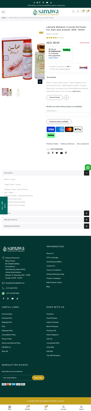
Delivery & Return (68, 144)
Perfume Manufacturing (55, 274)
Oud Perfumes (51, 318)
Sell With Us (6, 347)
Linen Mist (50, 347)
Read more (76, 91)
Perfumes (50, 314)
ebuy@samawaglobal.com (15, 283)
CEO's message (52, 257)
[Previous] (6, 58)
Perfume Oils (51, 330)
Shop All (5, 351)
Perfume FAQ (7, 318)
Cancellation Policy (9, 335)
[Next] (40, 58)
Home (4, 18)
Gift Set (49, 339)
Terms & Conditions (53, 270)
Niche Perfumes (52, 326)
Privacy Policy (7, 339)
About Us (50, 253)
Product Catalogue (53, 278)
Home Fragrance (52, 335)
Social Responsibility (53, 262)
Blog (48, 286)
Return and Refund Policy (11, 343)
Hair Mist (49, 351)
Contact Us (50, 266)
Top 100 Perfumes (53, 355)
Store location (7, 314)
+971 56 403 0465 (12, 293)
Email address (52, 111)
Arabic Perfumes (52, 322)
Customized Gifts (52, 343)
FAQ (3, 326)
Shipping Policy (7, 330)
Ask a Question (83, 144)
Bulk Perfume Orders (54, 282)
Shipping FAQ (7, 322)
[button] (51, 38)
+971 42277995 (11, 288)
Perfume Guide (52, 144)
